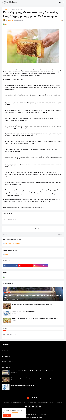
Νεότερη (5, 234)
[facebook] (26, 406)
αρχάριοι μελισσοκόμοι (17, 9)
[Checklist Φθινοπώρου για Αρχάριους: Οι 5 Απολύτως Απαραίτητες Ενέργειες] (7, 306)
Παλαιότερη (60, 234)
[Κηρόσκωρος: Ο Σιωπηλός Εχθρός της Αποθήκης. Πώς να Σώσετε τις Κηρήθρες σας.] (5, 372)
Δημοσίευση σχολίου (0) (33, 228)
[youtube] (33, 406)
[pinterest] (40, 406)
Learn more (15, 412)
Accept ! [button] (7, 415)
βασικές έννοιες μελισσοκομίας (24, 207)
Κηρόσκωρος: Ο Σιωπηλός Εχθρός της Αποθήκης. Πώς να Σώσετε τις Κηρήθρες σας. (32, 370)
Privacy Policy (34, 414)
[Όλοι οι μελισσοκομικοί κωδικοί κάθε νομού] (7, 313)
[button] (2, 2)
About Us (27, 414)
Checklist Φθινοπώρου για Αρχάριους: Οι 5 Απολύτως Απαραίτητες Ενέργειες (32, 304)
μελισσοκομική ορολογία (38, 207)
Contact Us (43, 414)
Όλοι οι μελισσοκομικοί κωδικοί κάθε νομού (23, 311)
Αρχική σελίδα (6, 9)
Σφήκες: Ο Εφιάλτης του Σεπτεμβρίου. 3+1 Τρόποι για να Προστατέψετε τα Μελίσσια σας (35, 318)
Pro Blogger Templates (36, 417)
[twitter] (29, 406)
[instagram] (36, 406)
